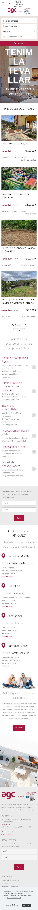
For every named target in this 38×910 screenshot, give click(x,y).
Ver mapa (5, 666)
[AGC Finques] (19, 12)
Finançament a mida (13, 446)
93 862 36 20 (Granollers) (18, 5)
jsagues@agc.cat (6, 834)
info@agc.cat (5, 824)
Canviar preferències (11, 905)
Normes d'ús (6, 883)
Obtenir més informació (14, 898)
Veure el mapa (7, 577)
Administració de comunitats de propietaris (11, 386)
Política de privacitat (10, 880)
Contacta (19, 728)
